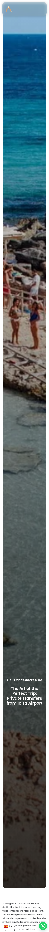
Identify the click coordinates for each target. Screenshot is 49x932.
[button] (43, 926)
